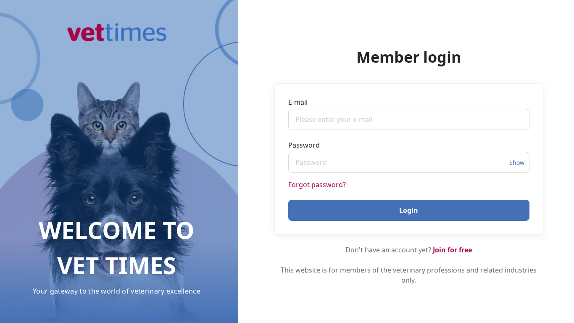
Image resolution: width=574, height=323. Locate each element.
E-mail (298, 102)
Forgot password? (317, 184)
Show (516, 163)
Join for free (452, 249)
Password (304, 145)
